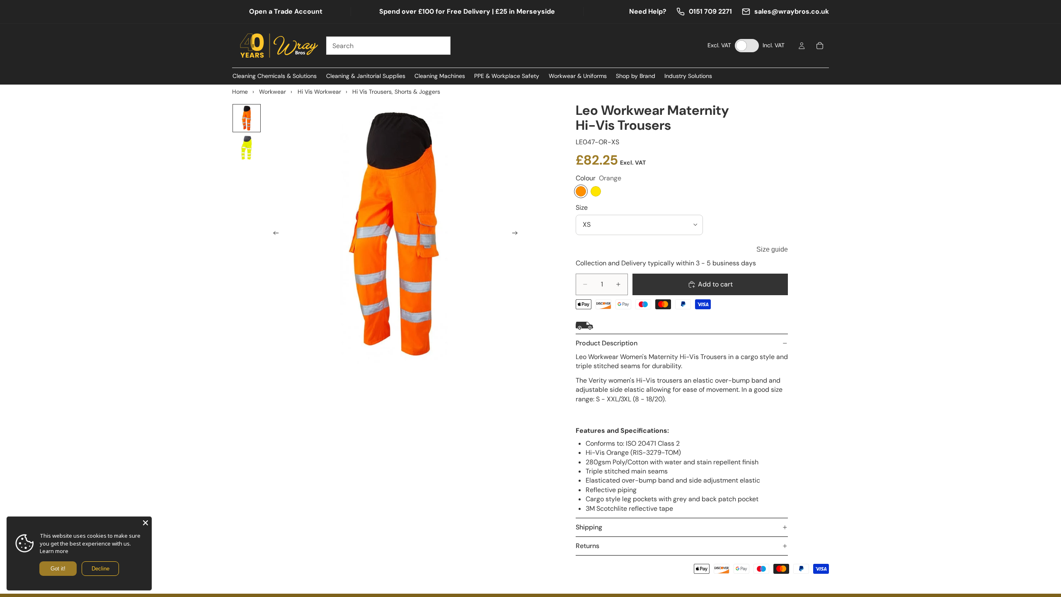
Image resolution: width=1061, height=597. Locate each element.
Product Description (606, 343)
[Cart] (820, 45)
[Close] (145, 523)
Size (582, 207)
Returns (587, 545)
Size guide (772, 249)
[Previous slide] (273, 234)
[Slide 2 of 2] (246, 148)
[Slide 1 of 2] (246, 118)
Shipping (589, 527)
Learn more (54, 551)
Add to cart (715, 284)
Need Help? (647, 11)
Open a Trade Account (285, 11)
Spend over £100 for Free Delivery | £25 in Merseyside (467, 11)
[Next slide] (517, 234)
